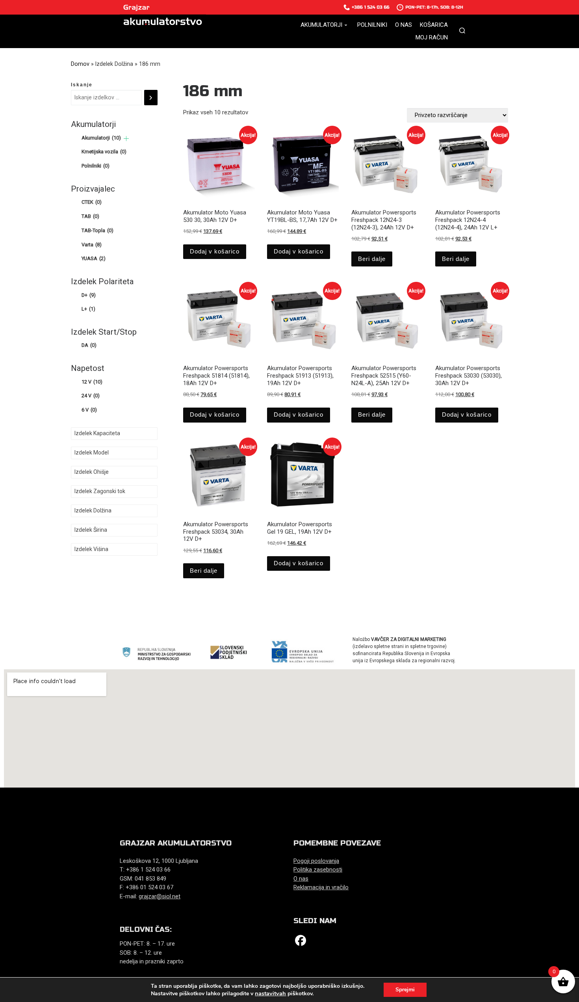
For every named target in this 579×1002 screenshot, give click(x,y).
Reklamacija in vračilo (321, 887)
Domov (80, 64)
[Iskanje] (151, 98)
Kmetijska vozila (104, 152)
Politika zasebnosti (317, 869)
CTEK (92, 202)
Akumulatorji (101, 138)
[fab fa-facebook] (300, 942)
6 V (89, 410)
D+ (89, 295)
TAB (90, 216)
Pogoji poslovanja (316, 860)
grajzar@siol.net (159, 896)
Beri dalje (372, 258)
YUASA (94, 258)
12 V (92, 382)
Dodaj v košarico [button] (214, 251)
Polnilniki (95, 166)
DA (89, 345)
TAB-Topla (97, 230)
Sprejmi (405, 989)
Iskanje (82, 85)
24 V (91, 396)
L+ (88, 309)
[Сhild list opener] (126, 138)
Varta (92, 245)
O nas (300, 878)
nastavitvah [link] (270, 993)
